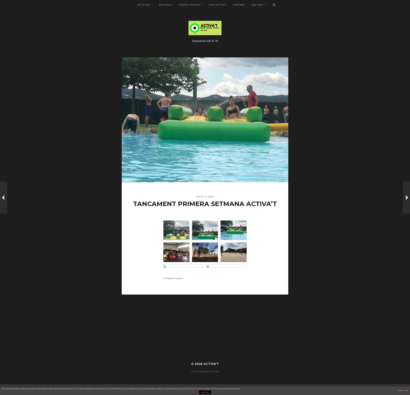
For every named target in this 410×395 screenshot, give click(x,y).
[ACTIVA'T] (205, 28)
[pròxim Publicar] (406, 198)
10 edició (178, 278)
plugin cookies (403, 390)
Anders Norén (209, 371)
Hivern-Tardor (189, 4)
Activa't (211, 364)
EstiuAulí (165, 4)
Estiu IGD (144, 4)
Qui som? (257, 4)
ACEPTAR (205, 392)
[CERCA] (274, 4)
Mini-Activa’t (217, 4)
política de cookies (195, 389)
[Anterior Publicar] (3, 198)
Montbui (239, 4)
